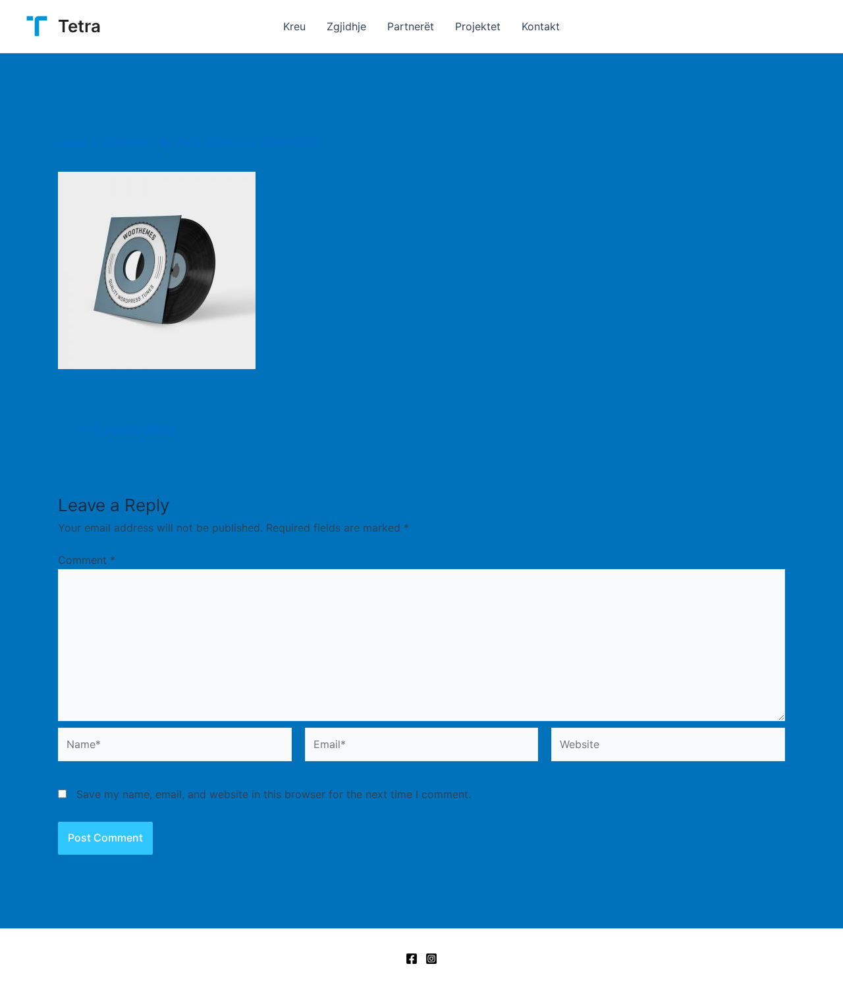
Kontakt (541, 26)
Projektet (478, 26)
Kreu (294, 26)
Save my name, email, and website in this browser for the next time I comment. (273, 794)
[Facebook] (412, 959)
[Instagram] (431, 959)
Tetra (79, 26)
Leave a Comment (103, 142)
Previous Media (127, 429)
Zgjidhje (346, 26)
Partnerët (410, 26)
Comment (86, 559)
